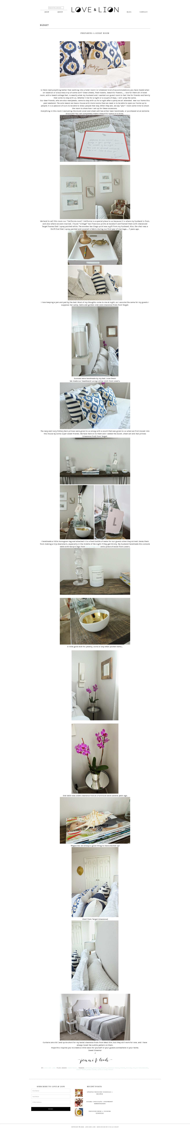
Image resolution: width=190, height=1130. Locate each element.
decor (122, 1068)
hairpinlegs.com (93, 547)
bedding (96, 1068)
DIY (134, 1068)
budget (104, 1068)
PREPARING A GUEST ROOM (95, 33)
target (110, 1069)
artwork (88, 1068)
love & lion (102, 1069)
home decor (92, 1069)
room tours (72, 1068)
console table (113, 1068)
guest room (81, 1069)
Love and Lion (95, 9)
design (129, 1068)
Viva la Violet (113, 1127)
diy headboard (142, 1068)
